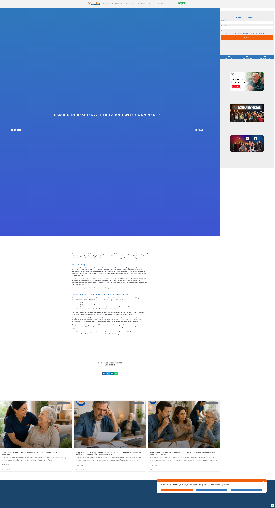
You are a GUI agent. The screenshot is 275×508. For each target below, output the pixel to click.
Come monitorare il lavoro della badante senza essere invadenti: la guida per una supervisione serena (182, 453)
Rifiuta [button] (212, 490)
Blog (150, 3)
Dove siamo (159, 3)
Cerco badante (117, 3)
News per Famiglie (229, 58)
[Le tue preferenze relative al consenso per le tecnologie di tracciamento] (272, 505)
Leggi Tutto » (6, 464)
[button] (104, 373)
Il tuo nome (224, 20)
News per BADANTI (247, 58)
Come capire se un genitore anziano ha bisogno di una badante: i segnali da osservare (32, 453)
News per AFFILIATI (264, 58)
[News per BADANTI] (247, 56)
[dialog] (212, 486)
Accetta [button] (177, 490)
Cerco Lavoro (129, 3)
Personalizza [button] (246, 490)
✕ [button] (263, 481)
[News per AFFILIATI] (265, 56)
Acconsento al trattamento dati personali (234, 31)
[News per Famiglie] (229, 56)
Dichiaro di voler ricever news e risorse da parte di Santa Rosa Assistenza (244, 33)
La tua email (224, 25)
